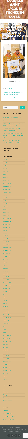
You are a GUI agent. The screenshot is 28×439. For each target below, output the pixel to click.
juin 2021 (5, 329)
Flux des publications (8, 413)
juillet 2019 (5, 376)
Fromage (5, 395)
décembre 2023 (7, 247)
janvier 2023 (6, 280)
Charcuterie (6, 392)
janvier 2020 (6, 359)
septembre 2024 (7, 227)
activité (10, 88)
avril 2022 (5, 306)
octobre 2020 (6, 338)
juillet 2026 (5, 163)
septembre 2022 (7, 291)
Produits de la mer (7, 400)
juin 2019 (5, 379)
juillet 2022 (5, 297)
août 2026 (5, 160)
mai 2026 (5, 168)
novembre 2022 (7, 285)
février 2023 (6, 277)
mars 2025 (5, 209)
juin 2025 (5, 201)
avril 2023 (5, 271)
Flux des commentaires (9, 416)
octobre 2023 (6, 253)
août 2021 (5, 326)
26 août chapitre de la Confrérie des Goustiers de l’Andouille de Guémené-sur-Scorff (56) (13, 119)
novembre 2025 (7, 186)
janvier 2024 (6, 244)
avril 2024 (5, 236)
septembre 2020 (7, 341)
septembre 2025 (7, 192)
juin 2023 (5, 265)
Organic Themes (15, 431)
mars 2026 (5, 174)
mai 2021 (5, 332)
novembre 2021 (7, 318)
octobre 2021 (6, 320)
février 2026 (6, 177)
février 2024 (6, 242)
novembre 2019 (7, 364)
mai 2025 (5, 204)
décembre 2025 (7, 183)
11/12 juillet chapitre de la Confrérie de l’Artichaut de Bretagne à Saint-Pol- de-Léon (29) (13, 135)
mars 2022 (5, 309)
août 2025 (5, 195)
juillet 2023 (5, 262)
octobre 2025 (6, 189)
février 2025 (6, 212)
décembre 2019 (7, 361)
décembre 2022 (7, 282)
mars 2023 (5, 274)
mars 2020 (5, 353)
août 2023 (5, 259)
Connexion (5, 410)
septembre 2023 (7, 256)
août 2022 (5, 294)
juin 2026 (5, 166)
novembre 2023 (7, 250)
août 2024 (5, 230)
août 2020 (5, 344)
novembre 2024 (7, 221)
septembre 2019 (7, 370)
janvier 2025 (6, 215)
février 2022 (6, 312)
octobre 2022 (6, 288)
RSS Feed (22, 431)
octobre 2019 (6, 367)
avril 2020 (5, 350)
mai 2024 (5, 233)
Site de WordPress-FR (8, 419)
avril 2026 (5, 171)
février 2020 (6, 356)
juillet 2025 (5, 198)
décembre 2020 (7, 335)
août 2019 (5, 373)
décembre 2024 (7, 218)
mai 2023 (5, 268)
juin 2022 (5, 300)
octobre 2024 (6, 224)
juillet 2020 (5, 347)
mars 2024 (5, 239)
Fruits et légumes (7, 398)
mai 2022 (5, 303)
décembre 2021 (7, 315)
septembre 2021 (7, 323)
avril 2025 (5, 206)
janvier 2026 (6, 180)
